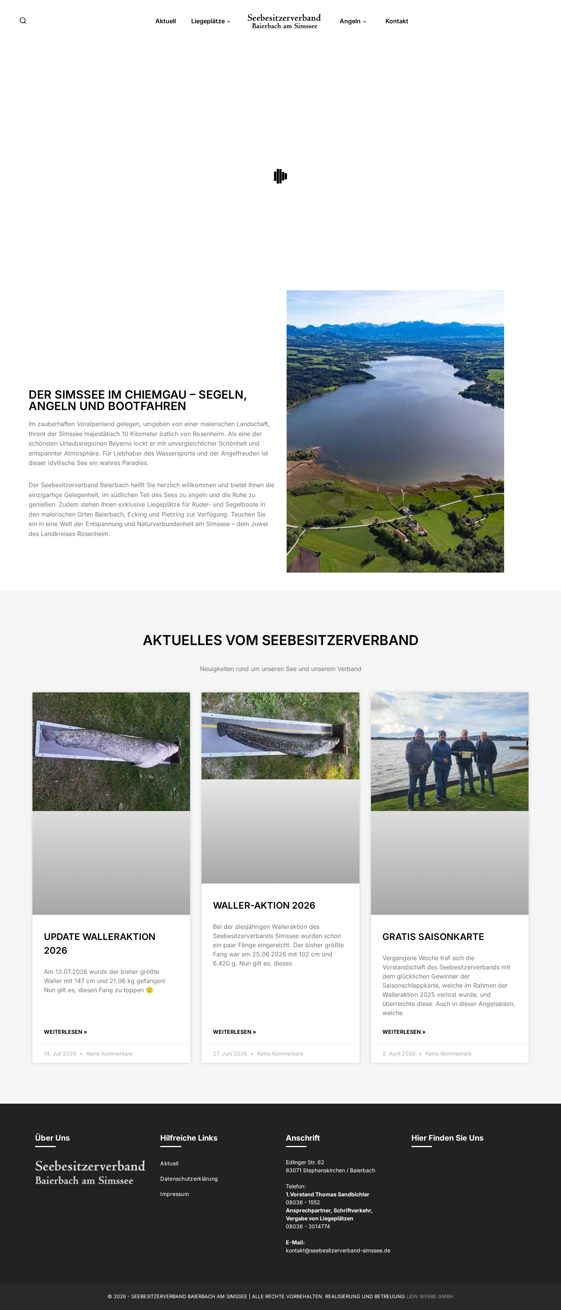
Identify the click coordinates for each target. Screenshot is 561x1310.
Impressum (174, 1194)
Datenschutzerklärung (189, 1178)
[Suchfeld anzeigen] (23, 21)
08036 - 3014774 (308, 1226)
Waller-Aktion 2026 (264, 905)
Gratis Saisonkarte (433, 936)
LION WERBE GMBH (429, 1296)
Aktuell (165, 21)
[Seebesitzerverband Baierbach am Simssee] (284, 21)
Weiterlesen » (65, 1031)
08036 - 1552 (303, 1202)
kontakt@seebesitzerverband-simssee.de (338, 1250)
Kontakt (396, 21)
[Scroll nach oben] (542, 1288)
